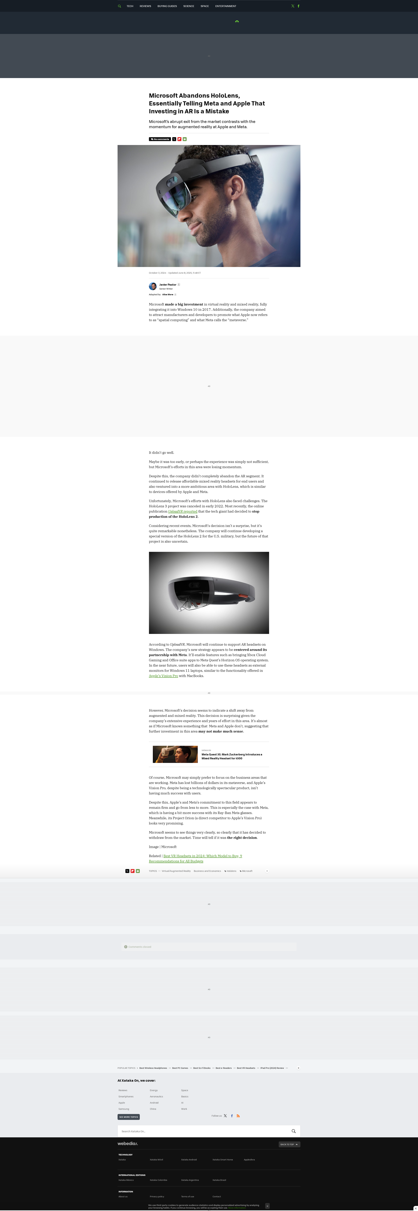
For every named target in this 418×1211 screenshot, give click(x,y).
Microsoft (247, 870)
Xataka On (206, 750)
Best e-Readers (224, 1067)
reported (182, 511)
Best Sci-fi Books (202, 1067)
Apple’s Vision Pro (163, 675)
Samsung (124, 1108)
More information (237, 1207)
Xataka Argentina (190, 1179)
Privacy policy (157, 1196)
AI (182, 1102)
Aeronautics (156, 1096)
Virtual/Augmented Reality (176, 870)
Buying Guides (167, 6)
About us (123, 1196)
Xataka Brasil (219, 1179)
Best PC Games (180, 1067)
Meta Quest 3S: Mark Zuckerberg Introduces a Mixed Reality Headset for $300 (232, 756)
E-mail (185, 139)
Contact (217, 1196)
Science (188, 6)
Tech (130, 6)
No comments (161, 139)
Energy (154, 1090)
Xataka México (126, 1179)
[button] (169, 284)
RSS (238, 1115)
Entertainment (225, 6)
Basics (184, 1096)
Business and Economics (207, 870)
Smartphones (126, 1096)
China (153, 1108)
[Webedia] (128, 1143)
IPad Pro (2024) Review (272, 1067)
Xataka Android (189, 1159)
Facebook (298, 6)
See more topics (128, 1116)
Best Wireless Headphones (153, 1067)
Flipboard (179, 139)
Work (184, 1108)
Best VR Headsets (246, 1067)
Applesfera (249, 1159)
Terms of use (187, 1196)
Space (205, 6)
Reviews (145, 6)
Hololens (231, 870)
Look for (294, 1131)
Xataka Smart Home (223, 1159)
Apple (122, 1102)
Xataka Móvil (156, 1159)
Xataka (122, 1159)
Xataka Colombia (158, 1179)
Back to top (287, 1144)
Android (154, 1102)
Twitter (293, 6)
